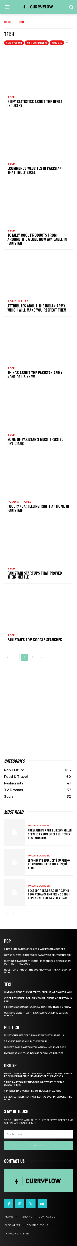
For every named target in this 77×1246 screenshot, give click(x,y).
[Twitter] (30, 1203)
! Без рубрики (14, 42)
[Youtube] (42, 1203)
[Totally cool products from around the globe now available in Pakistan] (38, 204)
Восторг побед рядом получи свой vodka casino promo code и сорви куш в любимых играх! (49, 894)
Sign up (38, 1145)
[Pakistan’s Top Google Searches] (38, 609)
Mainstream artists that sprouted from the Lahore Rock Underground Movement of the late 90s (38, 1075)
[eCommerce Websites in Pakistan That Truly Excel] (38, 137)
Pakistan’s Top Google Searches (34, 639)
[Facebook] (8, 1203)
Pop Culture (18, 301)
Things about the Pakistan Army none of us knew (34, 374)
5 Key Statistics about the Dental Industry (35, 103)
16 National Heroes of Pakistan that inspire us (34, 1035)
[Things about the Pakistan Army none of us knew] (38, 342)
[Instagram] (19, 1203)
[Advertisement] (38, 709)
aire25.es (57, 42)
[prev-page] (7, 657)
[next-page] (41, 657)
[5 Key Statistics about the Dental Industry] (38, 71)
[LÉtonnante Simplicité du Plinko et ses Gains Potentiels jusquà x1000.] (14, 862)
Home (7, 22)
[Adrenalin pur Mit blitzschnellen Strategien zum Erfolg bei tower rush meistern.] (14, 832)
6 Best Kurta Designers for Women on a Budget (34, 949)
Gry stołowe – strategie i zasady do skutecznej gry (37, 955)
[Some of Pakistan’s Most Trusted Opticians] (38, 409)
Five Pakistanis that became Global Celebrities (33, 1053)
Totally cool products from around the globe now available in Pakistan (37, 239)
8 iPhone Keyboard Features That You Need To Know (37, 1007)
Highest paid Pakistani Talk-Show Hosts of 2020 (35, 1047)
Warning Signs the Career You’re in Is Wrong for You (38, 992)
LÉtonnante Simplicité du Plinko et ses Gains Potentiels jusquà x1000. (49, 864)
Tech (11, 97)
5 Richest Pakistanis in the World (25, 1041)
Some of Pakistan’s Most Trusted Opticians (35, 441)
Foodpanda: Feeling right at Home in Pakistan (38, 508)
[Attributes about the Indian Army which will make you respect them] (38, 275)
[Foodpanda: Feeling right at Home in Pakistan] (38, 475)
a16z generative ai (37, 42)
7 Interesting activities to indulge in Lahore (32, 1091)
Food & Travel (19, 502)
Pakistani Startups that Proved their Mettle (34, 575)
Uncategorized (39, 825)
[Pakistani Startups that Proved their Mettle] (38, 542)
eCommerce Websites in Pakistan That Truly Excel (34, 170)
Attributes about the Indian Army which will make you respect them (36, 308)
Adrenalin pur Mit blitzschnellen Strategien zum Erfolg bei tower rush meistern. (50, 834)
